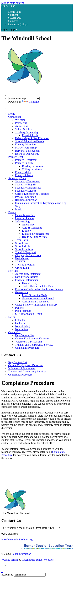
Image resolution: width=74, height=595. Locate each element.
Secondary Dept (17, 178)
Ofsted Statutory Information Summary (36, 304)
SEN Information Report (28, 313)
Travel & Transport (25, 252)
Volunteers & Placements (28, 341)
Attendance (28, 224)
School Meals (22, 246)
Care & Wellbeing (32, 227)
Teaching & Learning (26, 132)
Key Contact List (24, 335)
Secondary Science (25, 190)
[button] (16, 30)
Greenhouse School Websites (38, 559)
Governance (15, 17)
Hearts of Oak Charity (27, 153)
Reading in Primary (32, 166)
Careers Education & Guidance (32, 193)
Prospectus (21, 122)
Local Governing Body (34, 295)
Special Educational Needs (29, 141)
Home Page (14, 11)
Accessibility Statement (27, 273)
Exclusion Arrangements (35, 233)
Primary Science (24, 175)
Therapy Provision (25, 264)
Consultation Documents (35, 301)
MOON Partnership (26, 147)
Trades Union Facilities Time (37, 286)
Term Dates (21, 239)
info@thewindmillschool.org (17, 539)
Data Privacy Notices (26, 276)
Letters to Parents (24, 218)
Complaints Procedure (27, 347)
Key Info (13, 270)
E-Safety (26, 230)
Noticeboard (22, 258)
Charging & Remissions (28, 255)
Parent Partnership (25, 215)
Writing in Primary (32, 169)
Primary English (24, 162)
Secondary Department (27, 181)
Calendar (13, 14)
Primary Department (26, 159)
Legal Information (21, 553)
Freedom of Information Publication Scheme (39, 289)
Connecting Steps (17, 24)
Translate (34, 101)
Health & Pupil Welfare (34, 236)
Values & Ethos (23, 129)
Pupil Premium (23, 310)
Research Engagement (27, 150)
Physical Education (25, 196)
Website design (9, 559)
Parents (12, 212)
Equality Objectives (25, 144)
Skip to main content (12, 2)
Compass (13, 21)
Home (11, 113)
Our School (14, 116)
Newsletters (21, 329)
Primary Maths (23, 172)
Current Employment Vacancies (32, 338)
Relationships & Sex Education (32, 138)
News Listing (22, 326)
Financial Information (27, 280)
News (11, 316)
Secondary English (25, 184)
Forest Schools (30, 135)
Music (18, 209)
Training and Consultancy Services (34, 344)
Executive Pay (30, 283)
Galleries (20, 323)
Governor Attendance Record (38, 298)
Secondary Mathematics (28, 187)
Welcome (20, 119)
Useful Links (22, 267)
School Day (21, 243)
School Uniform (24, 249)
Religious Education (26, 199)
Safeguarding (22, 221)
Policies (19, 307)
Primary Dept (15, 156)
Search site (7, 574)
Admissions (21, 126)
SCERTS (20, 261)
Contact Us (14, 332)
